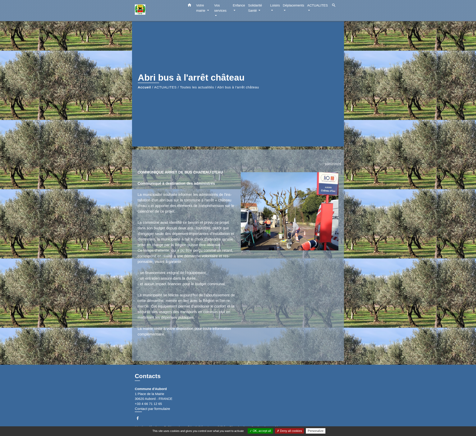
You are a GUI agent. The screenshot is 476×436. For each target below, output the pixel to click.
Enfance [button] (239, 5)
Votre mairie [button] (201, 7)
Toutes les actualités (197, 87)
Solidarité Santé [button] (255, 7)
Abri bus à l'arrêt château (238, 87)
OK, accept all (261, 430)
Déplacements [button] (293, 5)
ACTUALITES (165, 87)
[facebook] (139, 418)
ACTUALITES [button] (317, 5)
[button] (189, 5)
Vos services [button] (220, 7)
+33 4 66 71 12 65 (148, 404)
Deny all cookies (290, 430)
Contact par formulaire (152, 409)
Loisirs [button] (275, 5)
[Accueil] (158, 10)
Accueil (144, 87)
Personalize (316, 430)
